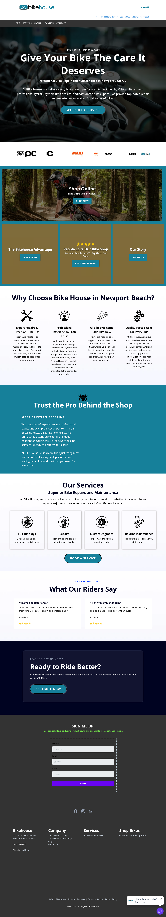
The (50, 838)
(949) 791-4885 (19, 844)
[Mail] (90, 811)
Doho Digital (94, 906)
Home (17, 23)
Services (27, 23)
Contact (61, 23)
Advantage (67, 838)
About (37, 23)
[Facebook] (75, 811)
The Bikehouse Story (57, 835)
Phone (55, 768)
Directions (17, 850)
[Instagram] (83, 811)
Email (55, 756)
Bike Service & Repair (93, 835)
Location (49, 23)
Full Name (56, 744)
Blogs (50, 841)
